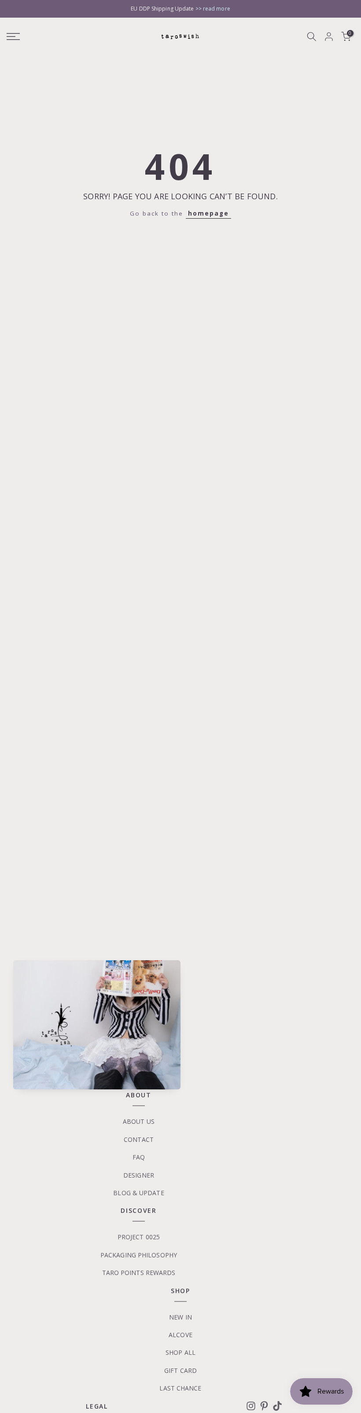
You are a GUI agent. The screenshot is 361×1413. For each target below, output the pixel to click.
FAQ (139, 1157)
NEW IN (180, 1317)
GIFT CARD (180, 1370)
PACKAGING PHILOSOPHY (138, 1255)
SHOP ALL (180, 1352)
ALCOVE (180, 1335)
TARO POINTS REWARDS (139, 1272)
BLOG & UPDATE (138, 1193)
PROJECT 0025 (139, 1237)
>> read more (212, 8)
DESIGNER (138, 1175)
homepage (208, 213)
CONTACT (139, 1139)
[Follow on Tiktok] (277, 1406)
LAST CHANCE (180, 1388)
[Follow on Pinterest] (264, 1406)
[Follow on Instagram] (251, 1406)
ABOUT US (139, 1121)
